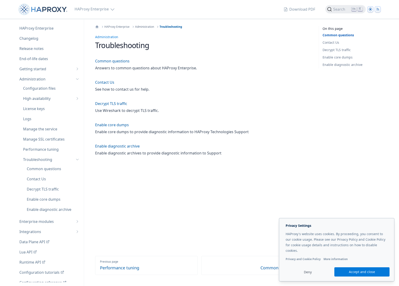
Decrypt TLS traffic (337, 50)
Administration (144, 27)
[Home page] (43, 9)
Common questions (338, 35)
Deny (308, 272)
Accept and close (362, 272)
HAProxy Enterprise (117, 27)
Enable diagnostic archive (343, 64)
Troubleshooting (171, 27)
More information (335, 259)
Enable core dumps (338, 57)
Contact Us (331, 42)
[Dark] (370, 9)
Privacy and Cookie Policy (303, 259)
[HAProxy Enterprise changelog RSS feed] (378, 9)
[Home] (97, 27)
